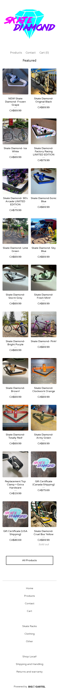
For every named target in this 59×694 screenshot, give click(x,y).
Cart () (44, 52)
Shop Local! (29, 656)
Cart (29, 611)
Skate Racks (29, 626)
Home (29, 588)
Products (16, 52)
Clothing (30, 633)
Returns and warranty (29, 671)
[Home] (29, 24)
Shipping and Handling (29, 664)
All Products (29, 560)
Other (29, 641)
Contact (31, 52)
